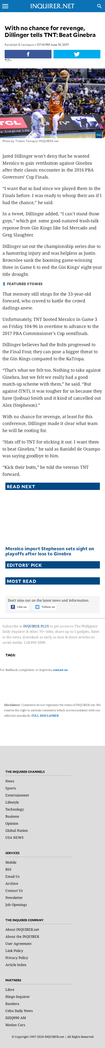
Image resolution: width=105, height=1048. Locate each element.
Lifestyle (12, 802)
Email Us (12, 876)
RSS (8, 869)
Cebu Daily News (19, 1010)
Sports (10, 788)
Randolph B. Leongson (19, 44)
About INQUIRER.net (22, 929)
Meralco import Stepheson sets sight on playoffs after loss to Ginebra (49, 551)
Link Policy (14, 950)
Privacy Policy (16, 957)
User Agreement (18, 943)
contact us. (61, 670)
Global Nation (16, 830)
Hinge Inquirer (17, 996)
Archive (11, 883)
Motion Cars (15, 1024)
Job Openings (16, 904)
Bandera (12, 1003)
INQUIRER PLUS (36, 626)
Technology (14, 809)
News (9, 781)
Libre (9, 989)
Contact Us (14, 890)
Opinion (11, 823)
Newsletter (14, 897)
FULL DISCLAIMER (45, 716)
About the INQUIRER (22, 936)
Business (12, 816)
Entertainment (17, 795)
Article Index (15, 964)
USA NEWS (14, 837)
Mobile (10, 862)
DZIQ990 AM (15, 1017)
